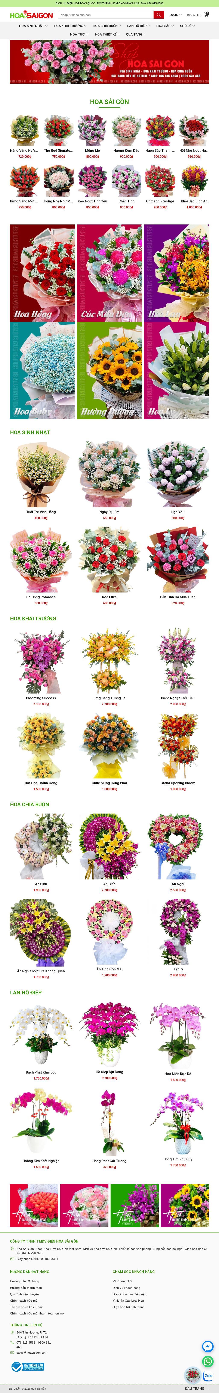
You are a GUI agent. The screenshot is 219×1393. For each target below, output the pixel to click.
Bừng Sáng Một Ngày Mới (25, 201)
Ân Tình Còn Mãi (109, 969)
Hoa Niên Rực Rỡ (178, 1074)
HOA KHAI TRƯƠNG (68, 26)
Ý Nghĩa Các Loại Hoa (127, 1300)
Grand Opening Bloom (178, 783)
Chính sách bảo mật (24, 1300)
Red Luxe (109, 597)
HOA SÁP (163, 26)
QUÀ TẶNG (134, 34)
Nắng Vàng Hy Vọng (25, 151)
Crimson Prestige (160, 201)
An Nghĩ (178, 884)
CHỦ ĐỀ (185, 26)
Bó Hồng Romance (41, 597)
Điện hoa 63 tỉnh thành (128, 1307)
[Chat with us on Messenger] (208, 1346)
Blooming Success (41, 698)
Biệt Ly (178, 969)
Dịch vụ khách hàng (126, 1287)
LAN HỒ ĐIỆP (137, 26)
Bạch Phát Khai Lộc (41, 1072)
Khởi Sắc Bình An (194, 201)
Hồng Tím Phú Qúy (177, 1159)
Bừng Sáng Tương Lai (109, 698)
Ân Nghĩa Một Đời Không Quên (41, 971)
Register (193, 14)
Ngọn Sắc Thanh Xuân (160, 151)
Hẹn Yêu (177, 512)
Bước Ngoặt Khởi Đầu (178, 698)
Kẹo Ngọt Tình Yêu (92, 201)
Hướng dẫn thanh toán (25, 1287)
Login (174, 14)
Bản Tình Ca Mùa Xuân (177, 597)
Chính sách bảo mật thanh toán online (36, 1313)
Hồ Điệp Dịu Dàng (109, 1072)
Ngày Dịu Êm (109, 512)
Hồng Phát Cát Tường (109, 1161)
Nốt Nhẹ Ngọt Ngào (194, 151)
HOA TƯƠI (77, 34)
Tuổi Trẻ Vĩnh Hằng (41, 512)
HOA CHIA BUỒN (105, 26)
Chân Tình (126, 201)
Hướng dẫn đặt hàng (24, 1281)
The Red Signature (58, 151)
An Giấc (109, 884)
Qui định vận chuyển (24, 1294)
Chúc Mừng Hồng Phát (109, 783)
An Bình (41, 884)
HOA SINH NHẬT (31, 26)
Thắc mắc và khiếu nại (25, 1307)
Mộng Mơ (92, 151)
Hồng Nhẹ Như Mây (58, 201)
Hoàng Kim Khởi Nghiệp (40, 1161)
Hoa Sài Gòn (38, 1388)
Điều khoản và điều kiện (129, 1294)
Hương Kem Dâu (126, 151)
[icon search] (159, 15)
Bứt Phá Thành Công (41, 783)
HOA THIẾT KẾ (105, 34)
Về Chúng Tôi (122, 1281)
